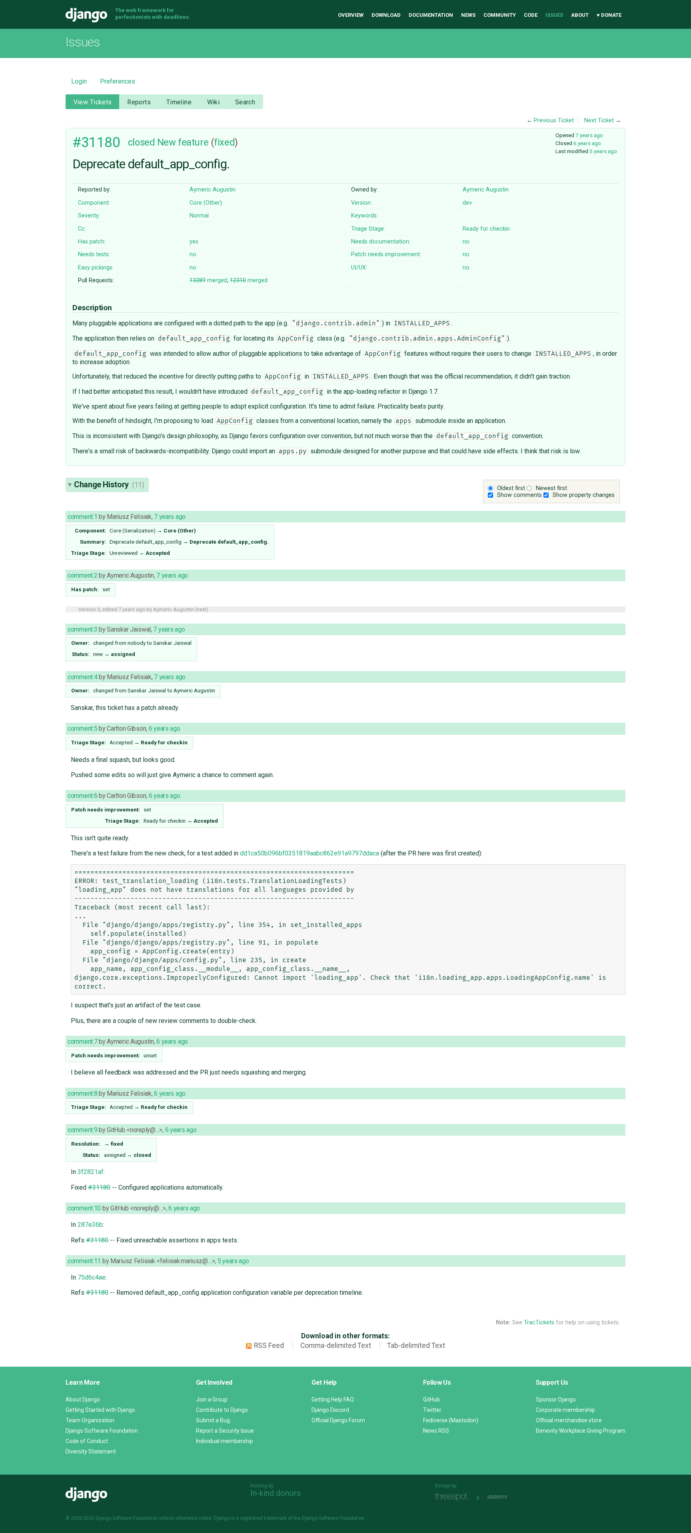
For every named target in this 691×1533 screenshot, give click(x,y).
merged (208, 280)
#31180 (96, 142)
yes (194, 241)
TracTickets (539, 1322)
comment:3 (82, 629)
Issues (554, 15)
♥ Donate (609, 15)
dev (467, 202)
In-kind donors (275, 1493)
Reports (139, 102)
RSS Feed (269, 1346)
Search (245, 102)
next (201, 609)
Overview (350, 15)
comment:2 (82, 575)
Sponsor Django (556, 1399)
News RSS (436, 1430)
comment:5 (82, 728)
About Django (83, 1399)
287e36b (90, 1224)
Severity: (89, 215)
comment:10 (84, 1208)
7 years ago (589, 135)
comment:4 (82, 677)
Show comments (519, 495)
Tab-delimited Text (416, 1346)
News (468, 15)
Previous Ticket (554, 120)
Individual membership (224, 1441)
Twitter (432, 1410)
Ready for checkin (486, 228)
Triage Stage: (368, 228)
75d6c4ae (92, 1277)
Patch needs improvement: (386, 254)
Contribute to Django (222, 1410)
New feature (182, 142)
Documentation (431, 15)
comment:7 (82, 1041)
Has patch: (92, 241)
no (466, 241)
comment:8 (82, 1093)
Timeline (179, 102)
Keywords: (364, 215)
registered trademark (263, 1518)
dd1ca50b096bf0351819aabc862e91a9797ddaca (309, 853)
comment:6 (82, 795)
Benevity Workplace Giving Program (580, 1430)
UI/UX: (359, 267)
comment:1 (82, 516)
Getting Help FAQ (333, 1399)
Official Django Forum (338, 1420)
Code (530, 15)
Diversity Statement (91, 1451)
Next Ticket (599, 120)
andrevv (506, 1496)
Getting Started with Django (100, 1410)
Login (79, 81)
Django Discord (330, 1410)
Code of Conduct (87, 1441)
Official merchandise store (569, 1420)
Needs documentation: (380, 241)
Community (499, 15)
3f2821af (91, 1172)
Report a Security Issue (225, 1430)
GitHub (431, 1399)
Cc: (82, 228)
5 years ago (603, 151)
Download (386, 15)
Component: (94, 202)
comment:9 (82, 1130)
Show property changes (584, 495)
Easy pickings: (96, 267)
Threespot (454, 1496)
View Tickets (93, 102)
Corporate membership (565, 1410)
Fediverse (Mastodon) (450, 1420)
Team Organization (90, 1420)
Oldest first (511, 488)
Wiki (213, 102)
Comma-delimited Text (335, 1346)
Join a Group (212, 1399)
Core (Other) (206, 202)
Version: (361, 202)
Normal (199, 215)
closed (141, 142)
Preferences (117, 81)
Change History (109, 484)
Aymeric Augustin (213, 189)
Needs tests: (94, 254)
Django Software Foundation (102, 1430)
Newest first (551, 488)
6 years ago (587, 143)
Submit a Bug (213, 1420)
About (580, 15)
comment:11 (84, 1261)
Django (86, 15)
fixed (224, 142)
